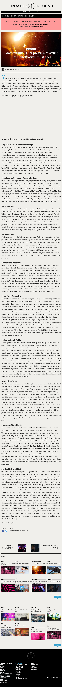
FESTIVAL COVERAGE (5, 676)
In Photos (20, 16)
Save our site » (31, 12)
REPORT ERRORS (4, 682)
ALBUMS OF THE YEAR (5, 675)
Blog (26, 16)
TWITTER (18, 671)
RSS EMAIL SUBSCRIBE (21, 678)
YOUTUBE (18, 676)
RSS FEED (18, 677)
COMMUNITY (3, 678)
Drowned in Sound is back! (22, 563)
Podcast (31, 16)
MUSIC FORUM (3, 679)
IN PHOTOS (2, 671)
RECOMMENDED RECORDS (6, 673)
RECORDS (2, 672)
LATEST (3, 557)
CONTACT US (19, 663)
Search (58, 16)
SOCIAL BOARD (3, 681)
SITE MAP (2, 666)
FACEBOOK (18, 670)
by (9, 69)
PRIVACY (33, 666)
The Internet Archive (38, 26)
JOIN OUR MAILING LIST (21, 665)
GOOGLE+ (18, 668)
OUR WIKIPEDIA (34, 669)
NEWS (1, 668)
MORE (58, 597)
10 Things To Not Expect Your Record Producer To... (37, 611)
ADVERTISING (34, 668)
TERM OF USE (34, 665)
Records (7, 16)
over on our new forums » (40, 24)
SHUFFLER (18, 673)
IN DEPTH (2, 669)
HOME (1, 665)
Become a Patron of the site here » (19, 531)
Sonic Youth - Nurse (20, 625)
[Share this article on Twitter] (6, 531)
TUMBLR (18, 674)
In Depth (13, 16)
